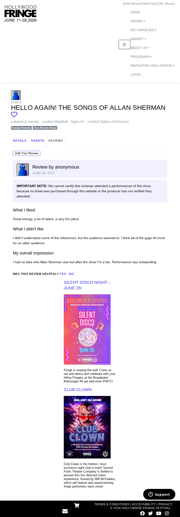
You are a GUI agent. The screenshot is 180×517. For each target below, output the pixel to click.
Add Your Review (26, 153)
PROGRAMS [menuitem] (139, 57)
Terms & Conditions (111, 504)
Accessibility (144, 504)
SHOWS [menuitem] (136, 21)
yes (63, 274)
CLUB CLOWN (78, 389)
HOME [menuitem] (135, 12)
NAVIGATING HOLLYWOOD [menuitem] (151, 65)
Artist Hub (149, 3)
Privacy (165, 504)
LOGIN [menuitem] (135, 74)
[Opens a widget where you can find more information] (159, 495)
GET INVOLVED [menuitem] (142, 30)
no (71, 274)
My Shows (167, 3)
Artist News (131, 3)
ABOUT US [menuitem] (138, 48)
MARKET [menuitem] (137, 39)
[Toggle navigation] (124, 44)
